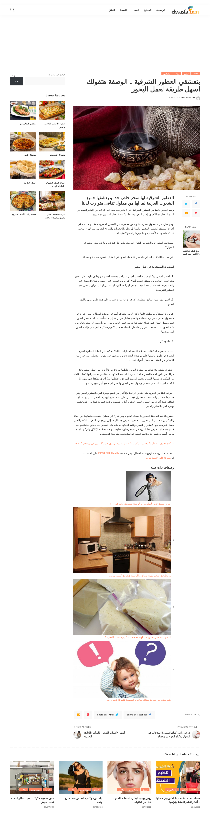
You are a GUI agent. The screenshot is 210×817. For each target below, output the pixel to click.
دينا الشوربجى (172, 790)
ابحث (16, 81)
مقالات (176, 74)
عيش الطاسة (30, 182)
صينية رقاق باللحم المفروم (24, 214)
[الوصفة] (185, 10)
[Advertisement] (105, 39)
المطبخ (47, 790)
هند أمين (166, 74)
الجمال (145, 790)
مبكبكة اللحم (30, 154)
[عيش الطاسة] (23, 169)
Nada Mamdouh (188, 98)
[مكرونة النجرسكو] (52, 142)
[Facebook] (196, 204)
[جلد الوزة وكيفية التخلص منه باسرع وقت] (81, 777)
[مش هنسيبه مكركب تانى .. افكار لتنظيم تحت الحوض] (32, 777)
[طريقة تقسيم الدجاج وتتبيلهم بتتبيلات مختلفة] (52, 201)
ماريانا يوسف (133, 790)
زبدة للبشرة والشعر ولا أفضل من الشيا (191, 252)
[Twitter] (186, 204)
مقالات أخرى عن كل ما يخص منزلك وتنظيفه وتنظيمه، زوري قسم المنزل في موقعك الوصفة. (124, 443)
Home (195, 74)
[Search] (12, 10)
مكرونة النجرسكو (57, 154)
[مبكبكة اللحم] (23, 142)
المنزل (186, 74)
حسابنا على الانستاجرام (159, 457)
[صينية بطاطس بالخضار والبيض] (52, 110)
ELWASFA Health (108, 453)
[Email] (186, 213)
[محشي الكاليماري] (23, 110)
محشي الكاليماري (28, 123)
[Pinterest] (196, 213)
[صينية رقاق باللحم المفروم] (23, 201)
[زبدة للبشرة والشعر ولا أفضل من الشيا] (191, 239)
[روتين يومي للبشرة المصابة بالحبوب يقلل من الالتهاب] (129, 777)
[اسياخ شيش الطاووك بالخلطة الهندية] (52, 169)
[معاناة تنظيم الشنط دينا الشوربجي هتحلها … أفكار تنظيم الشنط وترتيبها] (178, 777)
